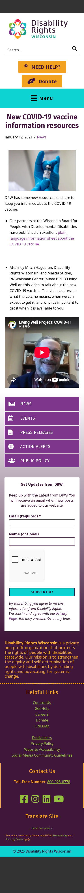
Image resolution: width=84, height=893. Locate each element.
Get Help (42, 708)
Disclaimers (42, 737)
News (42, 137)
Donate (42, 720)
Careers (42, 714)
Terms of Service (14, 839)
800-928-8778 (58, 781)
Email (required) (25, 516)
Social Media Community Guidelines (42, 755)
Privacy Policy (42, 743)
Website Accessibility (42, 749)
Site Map (42, 726)
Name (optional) (24, 534)
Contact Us (42, 702)
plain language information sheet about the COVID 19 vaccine (42, 238)
